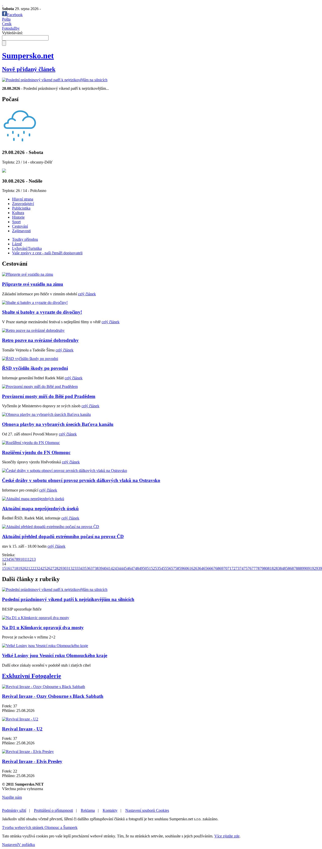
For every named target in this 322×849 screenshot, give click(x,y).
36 (89, 568)
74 (241, 568)
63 (197, 568)
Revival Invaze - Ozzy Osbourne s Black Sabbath (52, 696)
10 (22, 559)
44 (121, 568)
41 (109, 568)
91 (310, 568)
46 (129, 568)
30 (64, 568)
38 (97, 568)
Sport (16, 222)
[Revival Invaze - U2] (20, 719)
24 (40, 568)
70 (225, 568)
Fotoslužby (11, 28)
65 (205, 568)
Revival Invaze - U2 (22, 729)
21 (28, 568)
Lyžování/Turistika (27, 248)
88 (298, 568)
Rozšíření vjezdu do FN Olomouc (36, 452)
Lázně (17, 244)
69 (221, 568)
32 (72, 568)
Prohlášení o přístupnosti (53, 810)
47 (133, 568)
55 (165, 568)
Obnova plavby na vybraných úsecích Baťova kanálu (57, 424)
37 (93, 568)
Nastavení (10, 844)
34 (80, 568)
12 (30, 559)
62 (193, 568)
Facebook (15, 15)
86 (290, 568)
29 (60, 568)
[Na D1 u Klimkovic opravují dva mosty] (35, 618)
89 (302, 568)
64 (201, 568)
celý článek (87, 294)
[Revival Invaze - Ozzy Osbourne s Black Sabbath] (43, 686)
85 (286, 568)
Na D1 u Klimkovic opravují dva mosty (43, 627)
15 (4, 568)
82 (274, 568)
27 (52, 568)
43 (117, 568)
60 (185, 568)
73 (237, 568)
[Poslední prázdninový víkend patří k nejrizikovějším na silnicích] (54, 80)
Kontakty (110, 810)
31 (68, 568)
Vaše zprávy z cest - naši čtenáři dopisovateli (47, 253)
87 (294, 568)
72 (233, 568)
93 (318, 568)
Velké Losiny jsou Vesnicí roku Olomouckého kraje (54, 655)
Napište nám (12, 797)
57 (173, 568)
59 (181, 568)
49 (141, 568)
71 (229, 568)
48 (137, 568)
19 (20, 568)
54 (161, 568)
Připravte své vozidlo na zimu (32, 284)
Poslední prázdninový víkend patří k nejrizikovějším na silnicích (68, 599)
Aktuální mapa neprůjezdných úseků (40, 508)
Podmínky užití (14, 810)
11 (26, 559)
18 (16, 568)
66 (209, 568)
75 (246, 568)
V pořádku (26, 844)
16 (8, 568)
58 (177, 568)
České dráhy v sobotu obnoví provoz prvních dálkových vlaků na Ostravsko (81, 480)
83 (278, 568)
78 (258, 568)
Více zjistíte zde (226, 836)
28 (56, 568)
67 (213, 568)
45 (125, 568)
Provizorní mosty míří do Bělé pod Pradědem (48, 396)
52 (153, 568)
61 (189, 568)
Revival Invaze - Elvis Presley (32, 761)
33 (76, 568)
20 (24, 568)
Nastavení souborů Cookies (147, 810)
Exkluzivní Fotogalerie (31, 676)
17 (12, 568)
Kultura (18, 213)
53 (157, 568)
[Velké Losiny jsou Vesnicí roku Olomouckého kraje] (45, 645)
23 (36, 568)
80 (266, 568)
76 (250, 568)
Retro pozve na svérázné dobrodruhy (40, 340)
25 (44, 568)
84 (282, 568)
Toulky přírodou (25, 239)
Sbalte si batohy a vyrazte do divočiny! (42, 312)
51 (149, 568)
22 (32, 568)
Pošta (6, 19)
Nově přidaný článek (28, 69)
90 (306, 568)
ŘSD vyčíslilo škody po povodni (35, 368)
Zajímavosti (21, 231)
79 (262, 568)
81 (270, 568)
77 (254, 568)
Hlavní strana (22, 199)
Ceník (7, 24)
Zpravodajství (23, 203)
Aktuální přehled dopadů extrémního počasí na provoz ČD (63, 536)
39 (101, 568)
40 (105, 568)
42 (113, 568)
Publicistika (21, 208)
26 (48, 568)
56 (169, 568)
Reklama (88, 810)
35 (85, 568)
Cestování (20, 226)
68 (217, 568)
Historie (18, 217)
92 (314, 568)
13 (34, 559)
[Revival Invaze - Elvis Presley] (28, 751)
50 (145, 568)
